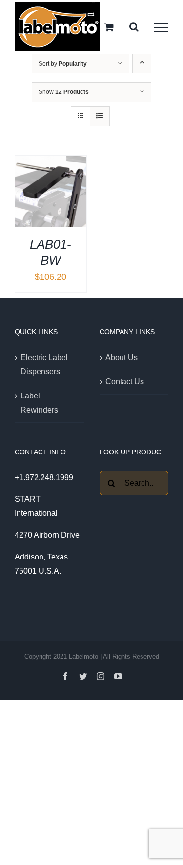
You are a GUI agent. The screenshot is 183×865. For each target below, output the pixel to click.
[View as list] (99, 116)
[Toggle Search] (134, 27)
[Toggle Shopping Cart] (109, 27)
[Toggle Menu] (161, 27)
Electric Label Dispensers (44, 364)
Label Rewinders (39, 403)
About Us (121, 357)
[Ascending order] (141, 63)
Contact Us (124, 382)
